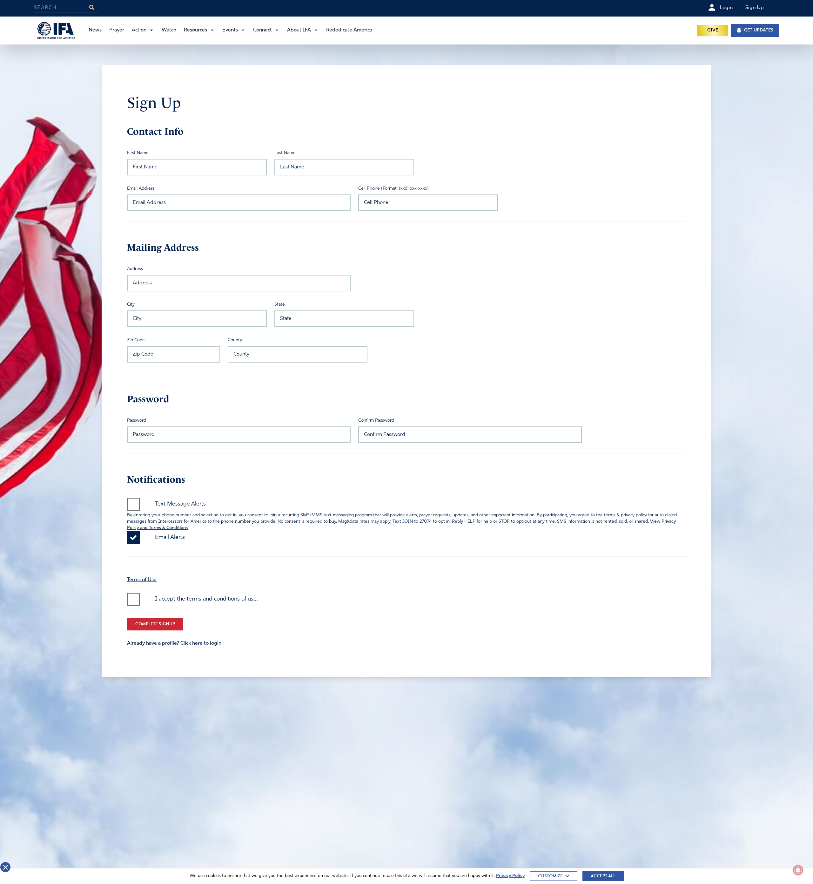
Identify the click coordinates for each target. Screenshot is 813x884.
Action (139, 30)
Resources (195, 30)
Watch (169, 30)
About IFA (299, 30)
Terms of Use (142, 579)
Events (230, 30)
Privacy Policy (510, 876)
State (279, 304)
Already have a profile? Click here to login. (175, 643)
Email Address (141, 188)
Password (136, 420)
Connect (262, 30)
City (131, 304)
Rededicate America (349, 30)
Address (135, 269)
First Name (138, 153)
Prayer (116, 30)
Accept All (603, 876)
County (235, 340)
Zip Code (136, 340)
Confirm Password (376, 420)
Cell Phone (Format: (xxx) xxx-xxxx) (393, 188)
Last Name (285, 153)
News (95, 30)
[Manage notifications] (798, 870)
